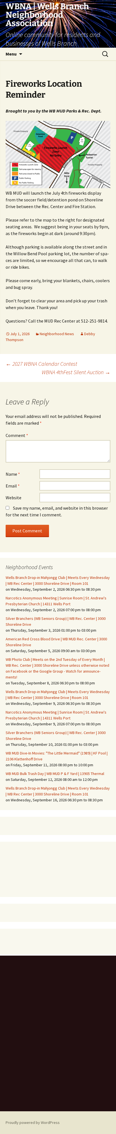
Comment (17, 435)
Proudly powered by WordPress (33, 1122)
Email (13, 486)
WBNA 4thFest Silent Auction (76, 372)
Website (13, 497)
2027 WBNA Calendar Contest (41, 363)
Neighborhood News (57, 333)
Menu (11, 54)
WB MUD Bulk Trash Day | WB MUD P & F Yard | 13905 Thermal (55, 773)
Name (13, 474)
